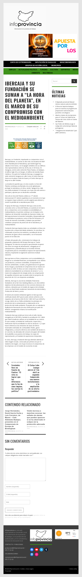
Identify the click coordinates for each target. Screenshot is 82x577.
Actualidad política (27, 70)
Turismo (43, 70)
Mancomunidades (68, 62)
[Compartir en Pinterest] (41, 129)
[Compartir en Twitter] (44, 126)
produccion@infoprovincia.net (14, 548)
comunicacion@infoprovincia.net (15, 557)
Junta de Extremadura (20, 62)
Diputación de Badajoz (45, 62)
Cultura (54, 70)
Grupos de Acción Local (36, 65)
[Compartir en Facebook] (41, 126)
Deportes (65, 70)
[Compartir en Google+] (37, 129)
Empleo (12, 70)
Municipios (56, 65)
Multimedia (48, 73)
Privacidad (8, 571)
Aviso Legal (29, 569)
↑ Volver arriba (73, 569)
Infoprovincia (10, 126)
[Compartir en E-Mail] (44, 129)
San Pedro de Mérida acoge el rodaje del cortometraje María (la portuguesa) (66, 126)
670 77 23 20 (9, 550)
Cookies (22, 569)
